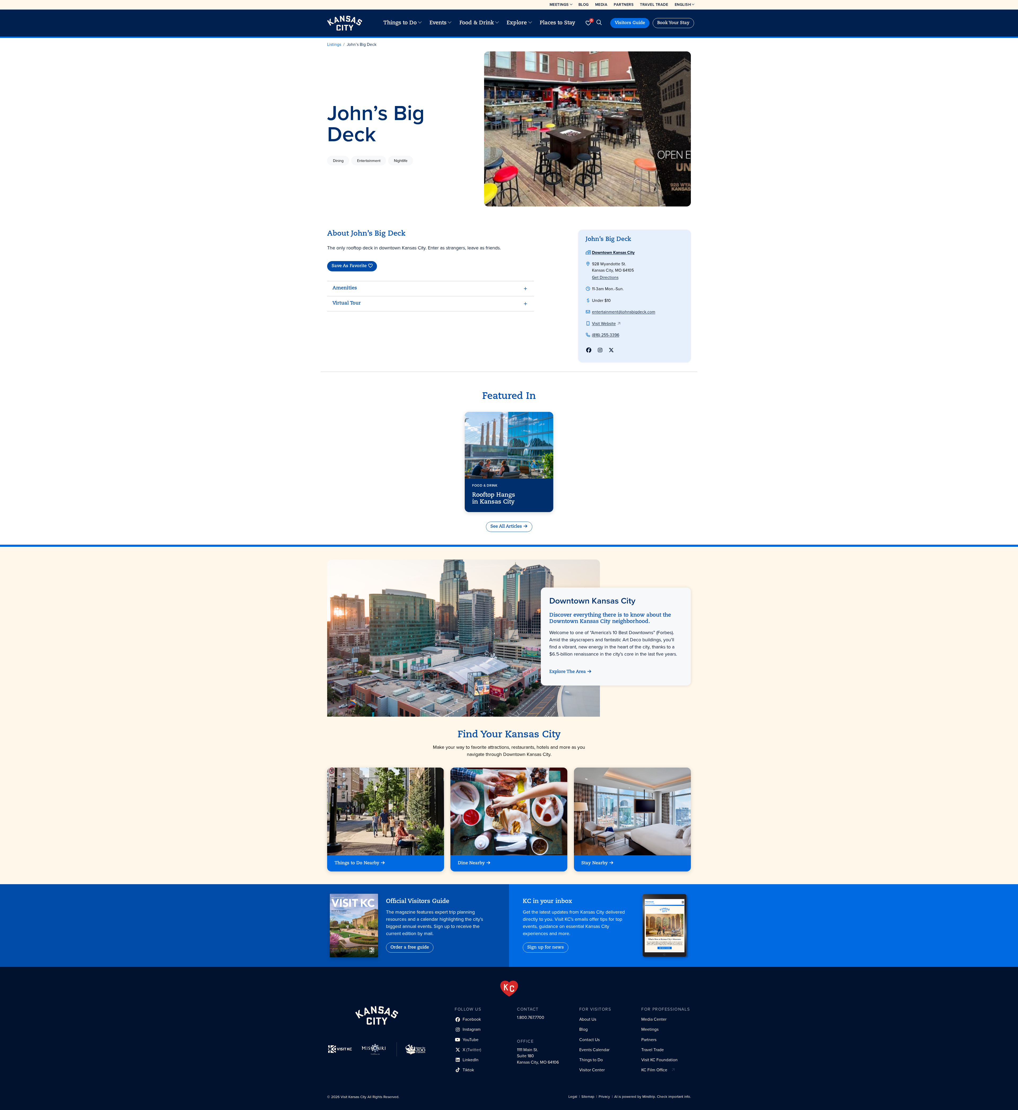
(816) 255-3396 (605, 335)
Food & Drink (476, 23)
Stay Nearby (594, 863)
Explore (517, 23)
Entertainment (368, 161)
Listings (334, 44)
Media (601, 4)
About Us (587, 1019)
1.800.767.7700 (530, 1017)
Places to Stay (557, 23)
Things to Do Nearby (357, 863)
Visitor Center (592, 1070)
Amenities (344, 288)
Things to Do (400, 23)
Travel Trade (654, 4)
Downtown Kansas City (613, 252)
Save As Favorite (349, 266)
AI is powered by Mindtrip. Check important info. (652, 1096)
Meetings (559, 4)
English (683, 4)
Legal (572, 1096)
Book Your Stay (673, 23)
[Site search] (599, 23)
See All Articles (506, 527)
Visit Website (604, 323)
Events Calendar (594, 1050)
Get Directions (605, 277)
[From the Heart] (509, 989)
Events (437, 23)
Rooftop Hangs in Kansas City (493, 498)
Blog (583, 4)
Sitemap (587, 1096)
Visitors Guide (630, 23)
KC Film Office (654, 1070)
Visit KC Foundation (659, 1060)
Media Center (653, 1019)
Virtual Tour (346, 303)
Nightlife (400, 161)
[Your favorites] (588, 23)
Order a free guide (409, 947)
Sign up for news (545, 947)
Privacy (604, 1096)
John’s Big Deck (361, 44)
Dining (338, 161)
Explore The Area (567, 672)
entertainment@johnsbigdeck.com (623, 312)
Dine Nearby (471, 863)
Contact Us (589, 1040)
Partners (624, 4)
